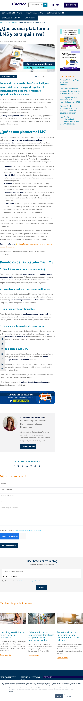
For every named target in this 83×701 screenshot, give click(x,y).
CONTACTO (71, 5)
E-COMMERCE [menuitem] (30, 18)
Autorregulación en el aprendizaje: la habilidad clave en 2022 (70, 99)
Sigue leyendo (5, 655)
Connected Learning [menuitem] (56, 13)
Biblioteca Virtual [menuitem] (34, 13)
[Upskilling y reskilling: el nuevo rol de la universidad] (13, 618)
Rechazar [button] (68, 696)
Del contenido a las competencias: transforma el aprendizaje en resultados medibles (41, 636)
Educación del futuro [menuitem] (12, 13)
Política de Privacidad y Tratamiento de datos (32, 581)
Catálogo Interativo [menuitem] (11, 18)
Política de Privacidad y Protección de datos (28, 530)
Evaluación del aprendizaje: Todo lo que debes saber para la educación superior (70, 109)
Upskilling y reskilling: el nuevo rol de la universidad (12, 635)
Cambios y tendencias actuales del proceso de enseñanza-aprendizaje (70, 90)
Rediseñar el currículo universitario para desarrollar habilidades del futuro (68, 636)
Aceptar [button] (59, 696)
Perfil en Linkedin (28, 446)
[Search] (45, 5)
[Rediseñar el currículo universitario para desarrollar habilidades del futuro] (70, 618)
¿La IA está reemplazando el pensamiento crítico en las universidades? (69, 120)
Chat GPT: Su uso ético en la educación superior (69, 82)
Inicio (1, 22)
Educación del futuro (11, 22)
